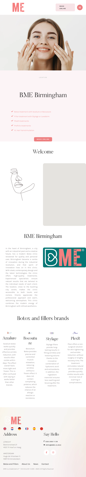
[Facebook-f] (46, 452)
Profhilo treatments (22, 126)
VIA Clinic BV (25, 469)
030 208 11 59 (52, 441)
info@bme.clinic (53, 445)
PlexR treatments (21, 121)
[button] (65, 7)
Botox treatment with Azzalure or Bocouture (32, 112)
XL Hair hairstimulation (24, 130)
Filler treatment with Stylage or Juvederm (31, 116)
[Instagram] (53, 452)
